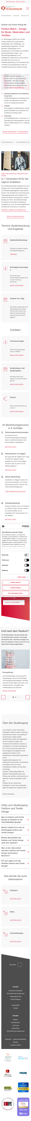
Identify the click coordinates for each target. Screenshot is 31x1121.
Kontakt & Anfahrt (15, 1045)
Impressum (8, 1039)
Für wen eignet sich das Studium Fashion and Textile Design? (13, 863)
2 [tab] (15, 697)
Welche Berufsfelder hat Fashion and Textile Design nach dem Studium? (12, 840)
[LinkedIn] (19, 974)
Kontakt (15, 1008)
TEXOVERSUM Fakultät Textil (15, 1031)
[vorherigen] (3, 697)
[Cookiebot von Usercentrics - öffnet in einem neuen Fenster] (22, 526)
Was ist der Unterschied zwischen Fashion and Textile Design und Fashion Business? (13, 852)
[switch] (26, 560)
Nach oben (13, 964)
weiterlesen (15, 899)
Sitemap (15, 1042)
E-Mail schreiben (12, 602)
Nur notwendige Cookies (15, 593)
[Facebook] (19, 979)
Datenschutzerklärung (16, 87)
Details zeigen (22, 577)
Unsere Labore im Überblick (13, 210)
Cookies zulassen (15, 582)
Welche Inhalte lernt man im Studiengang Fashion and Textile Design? (12, 829)
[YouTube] (12, 979)
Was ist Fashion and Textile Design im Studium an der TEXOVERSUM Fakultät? (12, 819)
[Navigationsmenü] (28, 8)
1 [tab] (13, 697)
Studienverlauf (7, 142)
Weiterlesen (10, 447)
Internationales (15, 1022)
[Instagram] (5, 974)
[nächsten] (28, 697)
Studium (15, 1019)
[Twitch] (26, 974)
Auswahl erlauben (15, 587)
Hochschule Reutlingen (15, 1)
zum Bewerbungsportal (15, 491)
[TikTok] (12, 974)
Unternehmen (15, 1028)
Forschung (15, 1025)
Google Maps (15, 1005)
